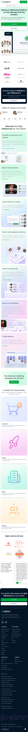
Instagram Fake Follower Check (7, 680)
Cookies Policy (19, 726)
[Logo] (6, 2)
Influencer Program (19, 661)
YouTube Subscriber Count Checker (8, 690)
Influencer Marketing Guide (7, 663)
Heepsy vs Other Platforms (6, 669)
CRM (2, 640)
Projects (3, 638)
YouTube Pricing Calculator (6, 694)
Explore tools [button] (4, 674)
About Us (16, 659)
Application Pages (5, 642)
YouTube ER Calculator (6, 689)
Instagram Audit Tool (5, 682)
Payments (3, 650)
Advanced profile (4, 634)
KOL (13, 638)
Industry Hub (4, 665)
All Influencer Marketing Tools (7, 708)
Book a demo (14, 28)
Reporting (3, 644)
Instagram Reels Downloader (7, 686)
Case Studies (4, 667)
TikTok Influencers (15, 632)
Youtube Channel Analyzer (6, 692)
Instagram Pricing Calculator (7, 684)
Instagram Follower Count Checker (8, 678)
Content (3, 648)
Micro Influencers (15, 636)
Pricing (16, 663)
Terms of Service (11, 726)
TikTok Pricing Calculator (6, 703)
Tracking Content (4, 646)
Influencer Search (5, 631)
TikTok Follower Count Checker (7, 699)
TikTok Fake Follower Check (7, 701)
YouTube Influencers (16, 631)
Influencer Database (5, 629)
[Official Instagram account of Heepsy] (2, 622)
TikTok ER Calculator (5, 697)
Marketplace (3, 636)
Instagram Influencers (16, 629)
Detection (3, 654)
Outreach (3, 632)
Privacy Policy (4, 726)
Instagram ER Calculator (6, 676)
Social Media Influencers (17, 634)
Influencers (14, 642)
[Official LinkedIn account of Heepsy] (6, 622)
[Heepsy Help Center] (19, 2)
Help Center (3, 659)
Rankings (14, 640)
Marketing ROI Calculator (6, 706)
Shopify (2, 652)
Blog (2, 661)
